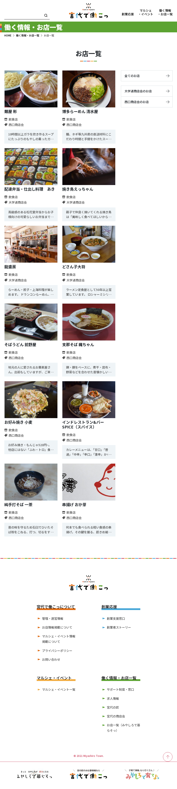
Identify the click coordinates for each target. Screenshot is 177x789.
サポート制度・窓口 (120, 689)
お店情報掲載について (57, 627)
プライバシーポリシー (57, 650)
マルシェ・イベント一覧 (58, 689)
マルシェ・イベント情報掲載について (58, 639)
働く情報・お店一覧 (27, 35)
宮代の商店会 (116, 716)
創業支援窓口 (116, 618)
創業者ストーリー (119, 627)
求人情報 (113, 698)
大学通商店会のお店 (138, 91)
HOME (7, 35)
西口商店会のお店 (137, 102)
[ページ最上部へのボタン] (168, 757)
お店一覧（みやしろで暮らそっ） (123, 728)
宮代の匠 (113, 707)
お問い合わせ (51, 659)
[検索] (46, 15)
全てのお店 (132, 76)
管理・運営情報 (52, 618)
